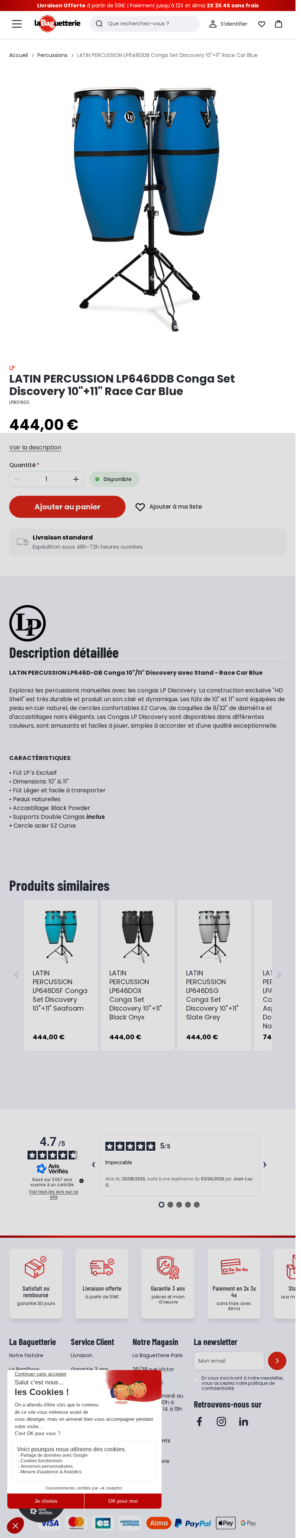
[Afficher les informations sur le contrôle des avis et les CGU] (81, 1181)
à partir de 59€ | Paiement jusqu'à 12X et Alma (148, 5)
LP (12, 367)
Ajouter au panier (68, 507)
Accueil (18, 55)
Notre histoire (26, 1355)
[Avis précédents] (93, 1165)
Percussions (52, 55)
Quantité (22, 465)
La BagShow (24, 1369)
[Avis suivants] (265, 1165)
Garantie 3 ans (89, 1369)
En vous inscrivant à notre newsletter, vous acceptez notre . (242, 1383)
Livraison (82, 1355)
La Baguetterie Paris (158, 1355)
